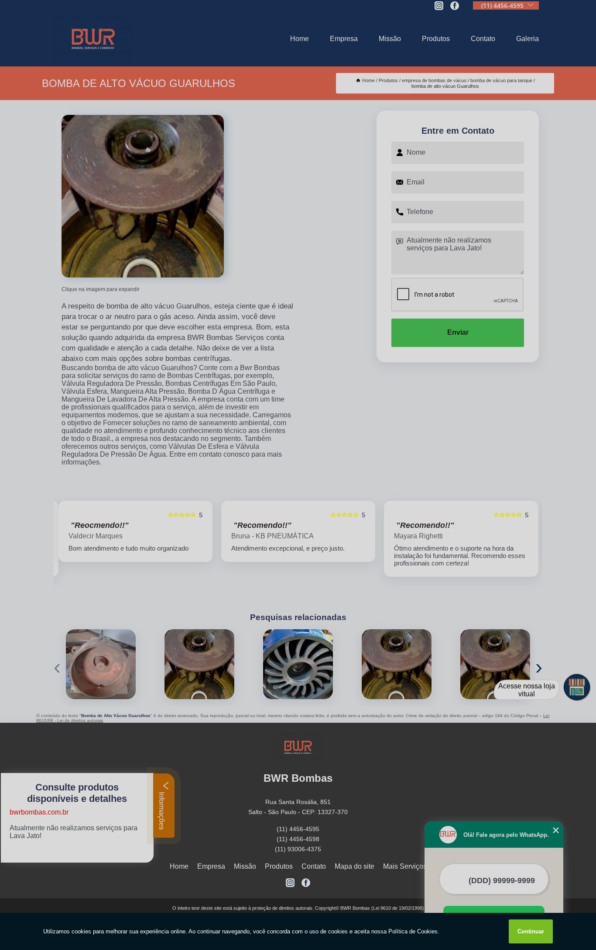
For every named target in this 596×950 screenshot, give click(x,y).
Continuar (530, 931)
